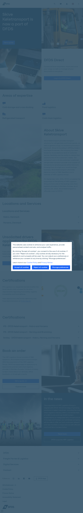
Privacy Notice (46, 262)
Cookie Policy (32, 262)
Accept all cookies (21, 267)
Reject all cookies (40, 267)
